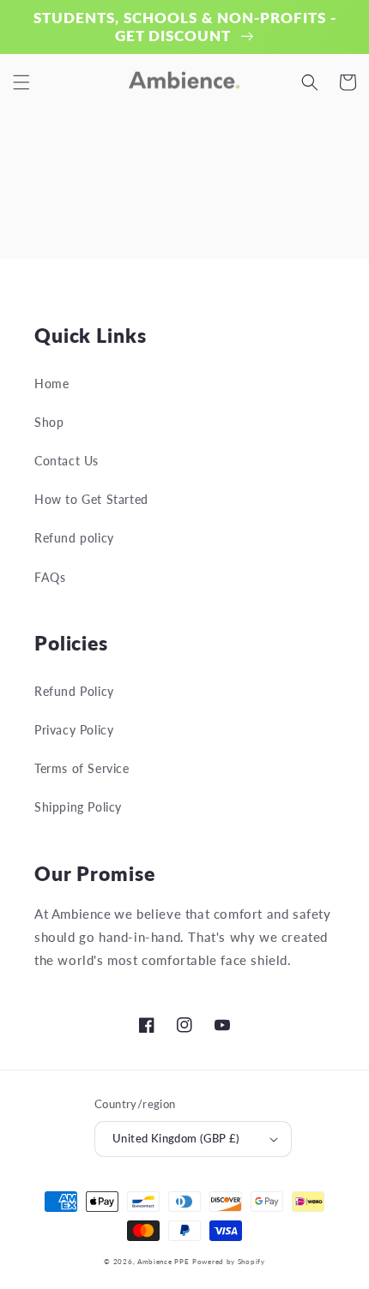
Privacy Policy (73, 729)
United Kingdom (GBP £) (176, 1138)
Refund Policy (74, 691)
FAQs (49, 577)
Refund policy (74, 538)
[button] (21, 82)
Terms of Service (82, 768)
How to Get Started (91, 499)
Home (51, 383)
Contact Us (66, 460)
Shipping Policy (78, 807)
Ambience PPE (163, 1261)
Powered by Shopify (228, 1261)
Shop (49, 422)
